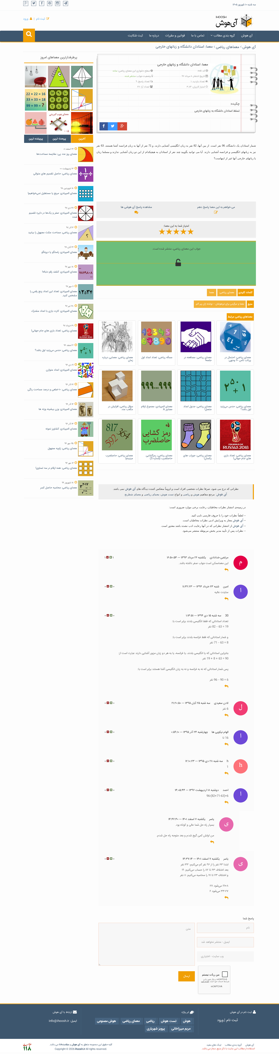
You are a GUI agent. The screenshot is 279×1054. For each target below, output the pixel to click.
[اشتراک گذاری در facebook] (103, 126)
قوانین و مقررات (175, 35)
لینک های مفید (213, 1045)
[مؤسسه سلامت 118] (27, 1047)
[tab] (36, 139)
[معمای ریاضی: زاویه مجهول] (82, 100)
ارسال (186, 976)
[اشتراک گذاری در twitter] (112, 126)
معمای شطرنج (133, 494)
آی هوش (247, 35)
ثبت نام (40, 19)
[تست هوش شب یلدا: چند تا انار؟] (36, 123)
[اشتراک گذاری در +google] (122, 126)
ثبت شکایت (135, 35)
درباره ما (154, 35)
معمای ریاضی (151, 494)
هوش (196, 494)
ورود (25, 19)
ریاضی (186, 494)
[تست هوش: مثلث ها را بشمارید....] (82, 76)
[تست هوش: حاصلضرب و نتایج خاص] (36, 100)
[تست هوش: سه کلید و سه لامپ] (36, 76)
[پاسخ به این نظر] (226, 570)
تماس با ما (197, 35)
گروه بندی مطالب (224, 35)
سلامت (65, 1045)
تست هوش (167, 494)
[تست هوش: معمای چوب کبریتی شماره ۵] (59, 123)
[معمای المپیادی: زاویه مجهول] (59, 76)
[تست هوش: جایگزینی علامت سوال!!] (59, 100)
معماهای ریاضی (227, 47)
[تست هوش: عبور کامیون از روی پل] (82, 123)
